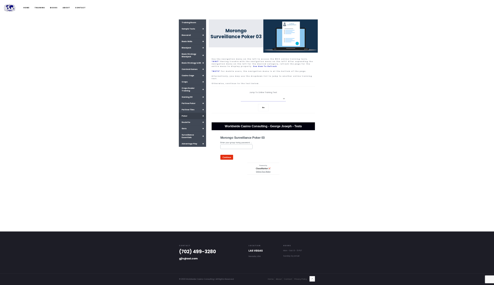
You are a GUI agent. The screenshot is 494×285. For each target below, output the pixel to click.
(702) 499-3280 (197, 251)
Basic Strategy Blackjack (193, 55)
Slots (193, 128)
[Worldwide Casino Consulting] (10, 7)
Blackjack (193, 48)
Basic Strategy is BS (193, 63)
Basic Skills (193, 41)
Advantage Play (193, 144)
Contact (288, 279)
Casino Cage (193, 75)
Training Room (189, 22)
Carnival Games (193, 69)
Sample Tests (193, 29)
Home (271, 279)
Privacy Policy (300, 279)
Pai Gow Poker (193, 103)
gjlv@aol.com (188, 258)
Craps (193, 82)
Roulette (193, 122)
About (279, 279)
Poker (193, 116)
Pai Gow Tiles (193, 109)
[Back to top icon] (312, 279)
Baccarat (193, 35)
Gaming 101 (193, 97)
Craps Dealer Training (193, 89)
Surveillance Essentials (193, 136)
